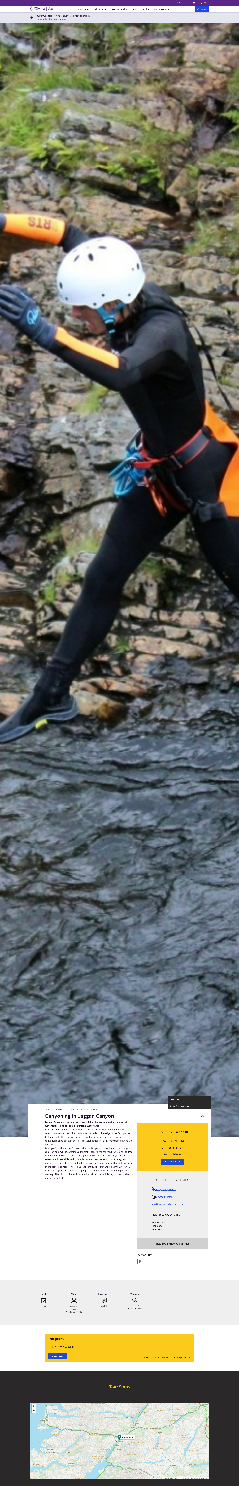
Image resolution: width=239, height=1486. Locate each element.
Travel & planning (141, 9)
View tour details (165, 1196)
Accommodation (119, 9)
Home (48, 1109)
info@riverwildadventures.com (168, 1204)
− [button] (34, 1410)
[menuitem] (84, 9)
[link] (202, 9)
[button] (206, 17)
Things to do (100, 9)
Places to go (83, 9)
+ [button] (34, 1406)
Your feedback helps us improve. (52, 19)
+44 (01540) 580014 (166, 1189)
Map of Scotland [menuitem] (162, 9)
